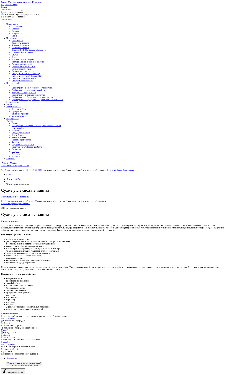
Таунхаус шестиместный (23, 71)
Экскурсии (16, 149)
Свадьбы (15, 151)
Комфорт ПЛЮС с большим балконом (29, 50)
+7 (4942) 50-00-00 (9, 4)
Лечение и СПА (13, 107)
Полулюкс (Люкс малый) (23, 52)
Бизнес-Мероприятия (21, 140)
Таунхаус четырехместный (23, 66)
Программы (17, 111)
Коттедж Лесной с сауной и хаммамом (29, 62)
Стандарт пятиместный (22, 81)
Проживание (12, 38)
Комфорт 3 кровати (20, 47)
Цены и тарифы (13, 83)
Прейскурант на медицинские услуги (28, 95)
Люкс (14, 57)
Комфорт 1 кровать (20, 45)
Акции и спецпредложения (24, 92)
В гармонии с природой (12, 325)
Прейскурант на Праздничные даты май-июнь (32, 97)
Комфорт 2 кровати (20, 43)
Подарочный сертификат (23, 144)
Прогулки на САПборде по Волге (27, 147)
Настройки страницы (16, 373)
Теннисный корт (19, 128)
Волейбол (16, 130)
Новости (15, 29)
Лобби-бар (16, 156)
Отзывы (15, 31)
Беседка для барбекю (21, 133)
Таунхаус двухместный (22, 64)
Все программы (8, 318)
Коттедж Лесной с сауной (23, 59)
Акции (9, 104)
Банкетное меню (19, 137)
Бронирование (12, 102)
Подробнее (6, 330)
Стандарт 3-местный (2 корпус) (26, 73)
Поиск (14, 36)
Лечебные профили (20, 114)
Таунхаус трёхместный (22, 69)
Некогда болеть (8, 337)
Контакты (10, 159)
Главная (9, 174)
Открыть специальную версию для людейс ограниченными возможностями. (24, 364)
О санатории (12, 24)
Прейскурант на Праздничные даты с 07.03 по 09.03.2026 (37, 99)
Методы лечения (19, 116)
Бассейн (15, 142)
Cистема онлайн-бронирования (15, 165)
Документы (17, 33)
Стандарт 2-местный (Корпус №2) (27, 76)
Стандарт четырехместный (24, 78)
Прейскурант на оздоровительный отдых (30, 90)
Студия (15, 55)
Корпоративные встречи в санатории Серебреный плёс (36, 125)
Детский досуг (18, 135)
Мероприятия (12, 118)
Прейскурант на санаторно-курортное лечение (32, 88)
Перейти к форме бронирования (121, 170)
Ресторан (16, 154)
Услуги (9, 121)
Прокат (15, 123)
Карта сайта (6, 351)
